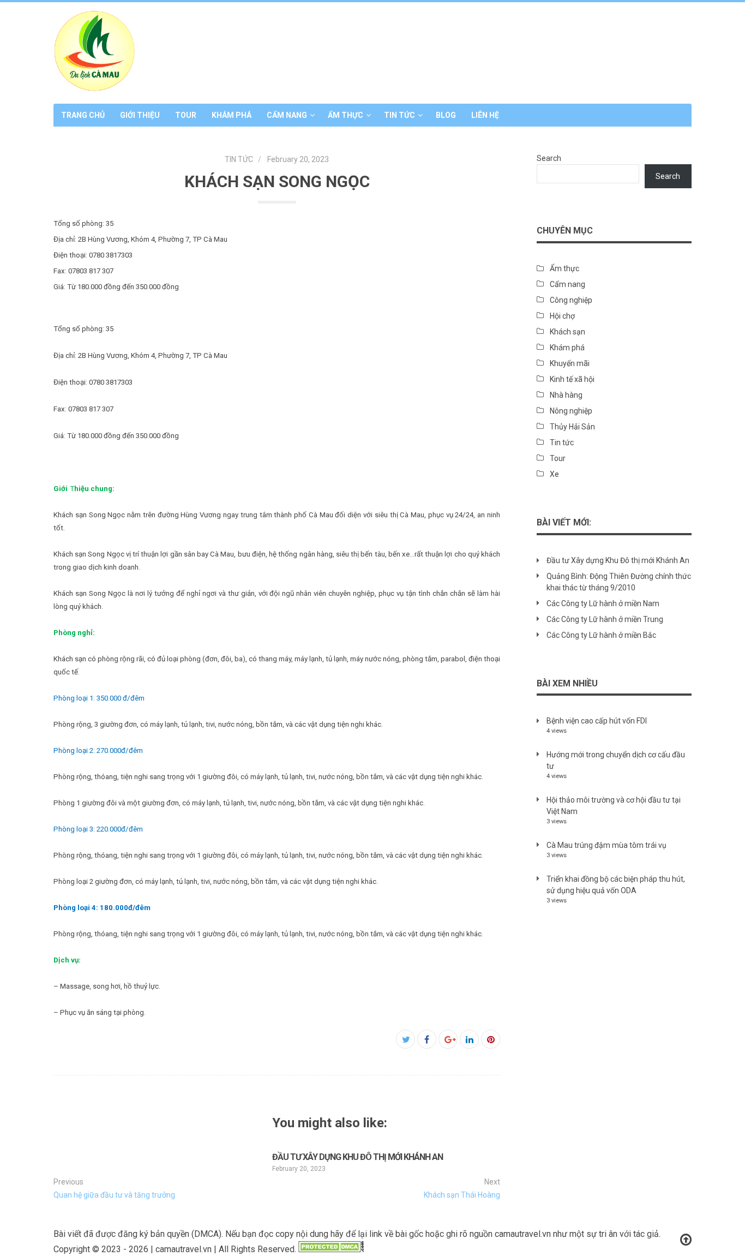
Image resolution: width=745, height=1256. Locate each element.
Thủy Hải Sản (572, 426)
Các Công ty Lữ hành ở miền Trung (604, 619)
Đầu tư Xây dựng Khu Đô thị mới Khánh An (357, 1157)
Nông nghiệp (571, 410)
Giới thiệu (140, 115)
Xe (554, 474)
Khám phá (231, 115)
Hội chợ (562, 316)
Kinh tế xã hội (572, 379)
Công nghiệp (571, 300)
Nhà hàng (566, 395)
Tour (185, 115)
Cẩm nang (287, 115)
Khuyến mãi (570, 363)
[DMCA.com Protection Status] (331, 1249)
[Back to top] (686, 1240)
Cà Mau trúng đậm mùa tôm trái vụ (606, 845)
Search (549, 158)
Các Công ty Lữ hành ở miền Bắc (601, 635)
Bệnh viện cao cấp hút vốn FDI (596, 720)
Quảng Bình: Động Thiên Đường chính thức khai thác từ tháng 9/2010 (618, 582)
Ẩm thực (345, 115)
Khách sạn (567, 331)
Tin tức (399, 115)
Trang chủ (83, 115)
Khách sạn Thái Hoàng (462, 1195)
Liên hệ (485, 115)
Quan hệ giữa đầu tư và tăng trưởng (114, 1195)
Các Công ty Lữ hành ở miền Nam (602, 603)
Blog (446, 115)
